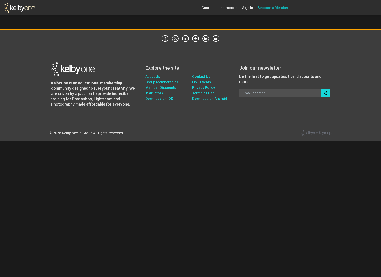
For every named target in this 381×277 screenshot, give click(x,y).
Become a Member (273, 8)
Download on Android (209, 99)
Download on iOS (159, 99)
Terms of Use (203, 93)
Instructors (229, 8)
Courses (208, 8)
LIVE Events (201, 82)
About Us (152, 76)
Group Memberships (161, 82)
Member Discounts (160, 88)
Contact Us (201, 76)
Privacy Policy (203, 88)
